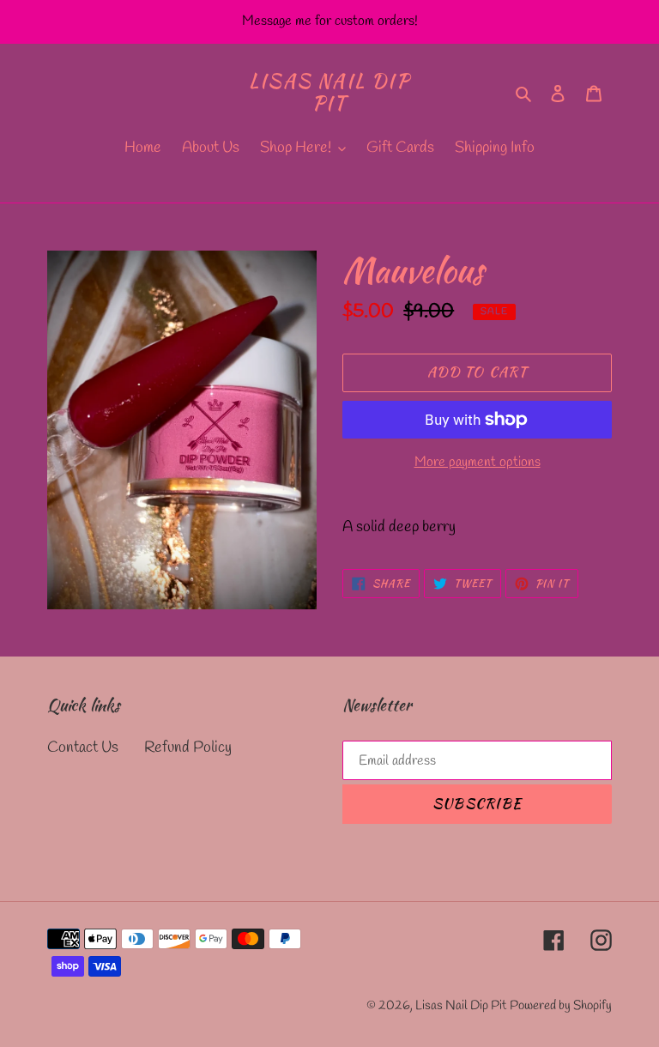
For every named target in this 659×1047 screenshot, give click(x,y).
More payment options (477, 462)
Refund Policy (188, 747)
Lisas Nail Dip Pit (329, 92)
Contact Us (82, 747)
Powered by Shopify (561, 1005)
